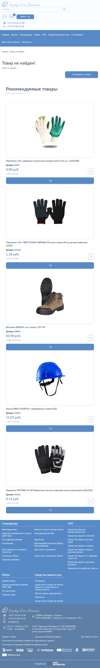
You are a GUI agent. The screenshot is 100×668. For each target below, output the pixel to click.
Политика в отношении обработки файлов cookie (25, 645)
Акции (14, 35)
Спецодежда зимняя (12, 539)
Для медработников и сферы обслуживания (48, 544)
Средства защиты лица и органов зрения (80, 550)
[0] (4, 16)
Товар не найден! (17, 52)
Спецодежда (25, 35)
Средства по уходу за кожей (49, 601)
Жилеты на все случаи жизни (48, 529)
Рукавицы (40, 581)
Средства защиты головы (80, 546)
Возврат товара (9, 637)
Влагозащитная (9, 529)
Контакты (27, 42)
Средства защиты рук (58, 35)
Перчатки (39, 597)
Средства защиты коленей (81, 536)
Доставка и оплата (11, 42)
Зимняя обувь (8, 581)
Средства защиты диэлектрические (77, 530)
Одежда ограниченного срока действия (16, 534)
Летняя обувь (8, 591)
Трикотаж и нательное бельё (48, 556)
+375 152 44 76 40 (15, 23)
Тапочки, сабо (8, 594)
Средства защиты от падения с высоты (82, 557)
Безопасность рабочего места (83, 568)
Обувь (37, 35)
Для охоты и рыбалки (44, 549)
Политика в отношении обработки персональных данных (28, 641)
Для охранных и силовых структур (14, 550)
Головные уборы (10, 556)
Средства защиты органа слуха (80, 540)
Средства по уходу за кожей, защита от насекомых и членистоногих (49, 587)
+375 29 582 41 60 (15, 26)
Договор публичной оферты (48, 637)
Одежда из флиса (10, 559)
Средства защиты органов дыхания (81, 563)
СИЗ (44, 35)
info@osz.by (13, 622)
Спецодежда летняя (44, 533)
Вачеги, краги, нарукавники (48, 593)
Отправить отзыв (81, 74)
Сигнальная (7, 543)
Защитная (39, 539)
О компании (77, 35)
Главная (5, 35)
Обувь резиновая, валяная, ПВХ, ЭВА (15, 585)
